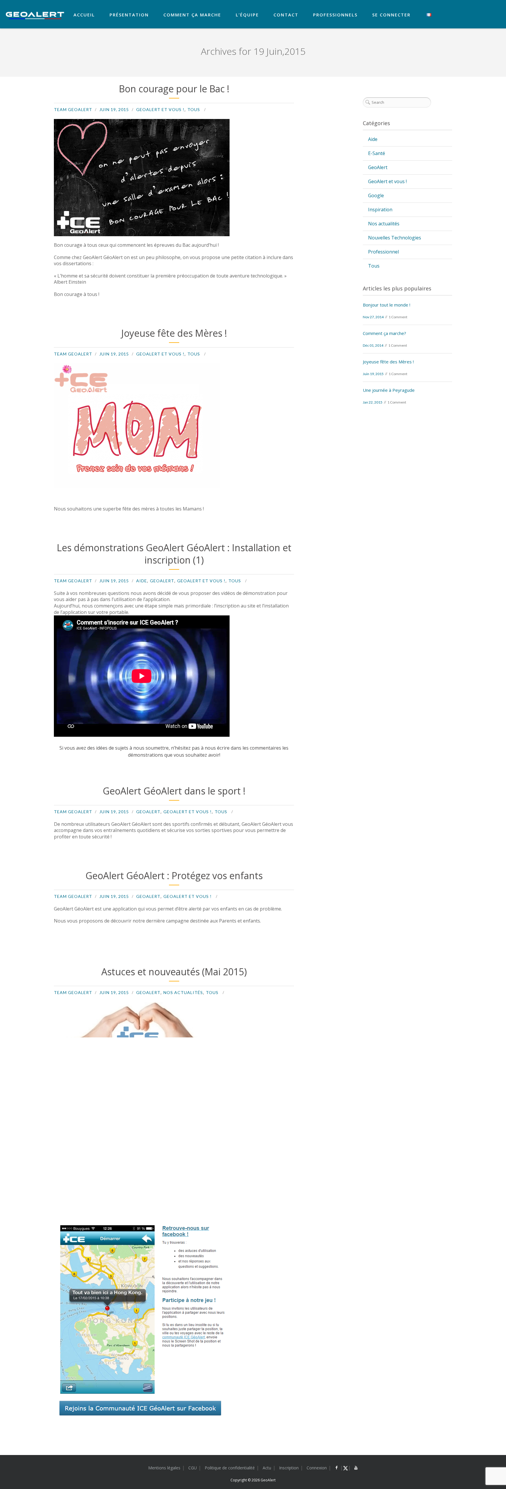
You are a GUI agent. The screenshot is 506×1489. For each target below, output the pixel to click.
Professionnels (335, 15)
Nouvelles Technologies (394, 237)
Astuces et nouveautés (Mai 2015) (174, 971)
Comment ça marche (192, 15)
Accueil (84, 15)
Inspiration (380, 209)
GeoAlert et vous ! (160, 109)
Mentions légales (164, 1468)
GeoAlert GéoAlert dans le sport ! (174, 791)
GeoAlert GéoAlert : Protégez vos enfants (174, 875)
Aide (141, 580)
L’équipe (247, 15)
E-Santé (376, 153)
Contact (285, 15)
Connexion (317, 1468)
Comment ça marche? (384, 333)
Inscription (289, 1468)
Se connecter (391, 15)
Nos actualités (183, 992)
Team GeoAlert (73, 109)
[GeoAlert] (35, 15)
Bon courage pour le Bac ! (174, 88)
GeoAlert (162, 580)
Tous (193, 109)
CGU (192, 1468)
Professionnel (383, 252)
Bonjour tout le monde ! (386, 305)
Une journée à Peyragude (389, 390)
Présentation (129, 15)
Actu (267, 1468)
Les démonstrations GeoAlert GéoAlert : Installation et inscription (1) (174, 553)
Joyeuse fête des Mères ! (174, 333)
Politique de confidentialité (230, 1468)
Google (376, 195)
